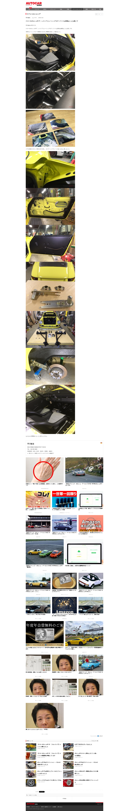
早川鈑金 (28, 17)
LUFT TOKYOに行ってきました (83, 744)
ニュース (37, 9)
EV (29, 9)
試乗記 (44, 9)
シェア (36, 791)
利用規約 (28, 806)
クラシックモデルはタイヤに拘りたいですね (49, 780)
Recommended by (93, 736)
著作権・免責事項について (46, 806)
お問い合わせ (59, 806)
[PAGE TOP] (99, 803)
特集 (68, 9)
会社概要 (54, 806)
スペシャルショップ (77, 9)
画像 (61, 9)
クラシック (52, 9)
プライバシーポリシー (35, 806)
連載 (87, 9)
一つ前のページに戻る (32, 795)
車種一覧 (93, 9)
